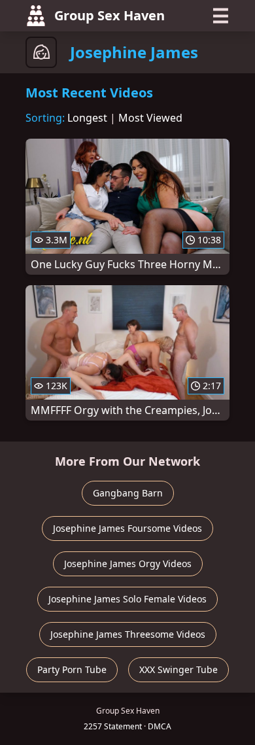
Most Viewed (150, 118)
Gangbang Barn (128, 493)
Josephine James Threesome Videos (127, 634)
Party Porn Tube (72, 669)
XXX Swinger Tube (178, 669)
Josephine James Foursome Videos (127, 528)
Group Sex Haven (109, 15)
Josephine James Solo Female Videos (127, 599)
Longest (87, 118)
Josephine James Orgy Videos (128, 563)
